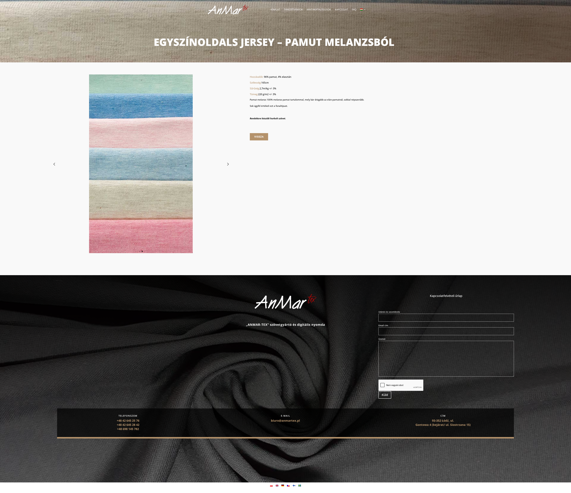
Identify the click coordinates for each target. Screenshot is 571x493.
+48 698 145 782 (128, 429)
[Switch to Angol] (277, 485)
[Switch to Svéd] (299, 485)
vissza (259, 136)
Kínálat (275, 9)
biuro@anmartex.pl (285, 421)
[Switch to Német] (283, 485)
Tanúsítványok (293, 9)
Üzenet (381, 339)
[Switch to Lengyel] (271, 485)
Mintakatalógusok (319, 9)
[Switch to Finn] (294, 485)
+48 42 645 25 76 (128, 421)
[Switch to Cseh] (288, 485)
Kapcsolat (341, 9)
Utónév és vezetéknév (389, 311)
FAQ (354, 9)
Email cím (383, 325)
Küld (385, 395)
